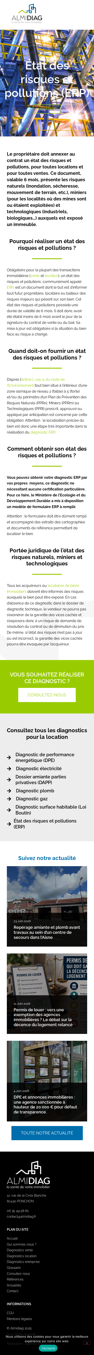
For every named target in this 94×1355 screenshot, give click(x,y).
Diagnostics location (22, 1256)
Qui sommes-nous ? (22, 1244)
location (51, 276)
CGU (10, 1313)
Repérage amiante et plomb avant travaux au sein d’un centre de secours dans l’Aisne (47, 932)
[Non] (87, 1343)
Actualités (14, 1285)
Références (15, 1279)
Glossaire (14, 1268)
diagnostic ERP (42, 432)
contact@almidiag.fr (21, 1216)
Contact (12, 1291)
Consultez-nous (18, 1273)
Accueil (12, 1238)
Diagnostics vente (20, 1250)
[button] (83, 13)
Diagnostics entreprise (23, 1262)
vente (35, 276)
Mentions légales (19, 1319)
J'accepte (48, 1348)
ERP (10, 287)
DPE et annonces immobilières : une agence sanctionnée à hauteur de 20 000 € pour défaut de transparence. (45, 1104)
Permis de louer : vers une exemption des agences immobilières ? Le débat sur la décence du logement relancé (43, 1017)
